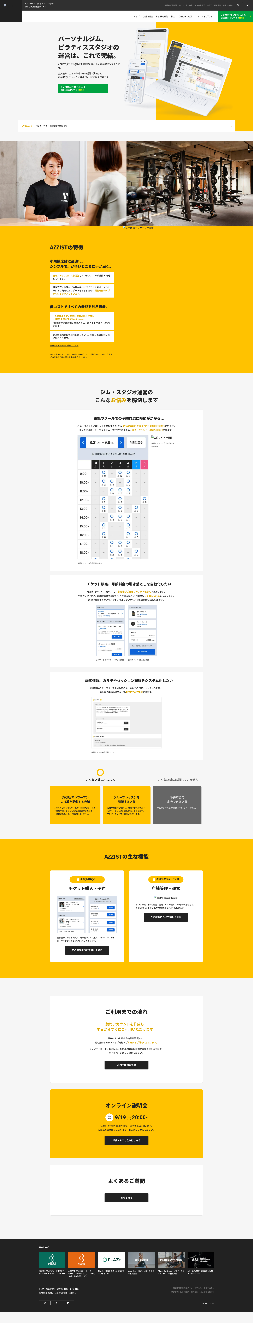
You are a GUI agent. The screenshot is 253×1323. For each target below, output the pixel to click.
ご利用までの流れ (46, 1293)
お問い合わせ (228, 5)
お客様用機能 (162, 16)
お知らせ (72, 1293)
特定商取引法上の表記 (203, 5)
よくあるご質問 (61, 1293)
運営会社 (189, 5)
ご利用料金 (74, 1289)
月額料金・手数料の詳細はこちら (64, 345)
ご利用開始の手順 (126, 1065)
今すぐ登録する (174, 1313)
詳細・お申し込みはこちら (126, 1140)
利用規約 (217, 5)
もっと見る (126, 1197)
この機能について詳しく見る (87, 950)
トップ (137, 16)
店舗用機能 (148, 16)
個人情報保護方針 (207, 1292)
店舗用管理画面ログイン (174, 5)
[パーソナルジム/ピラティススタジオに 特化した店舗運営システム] (11, 11)
